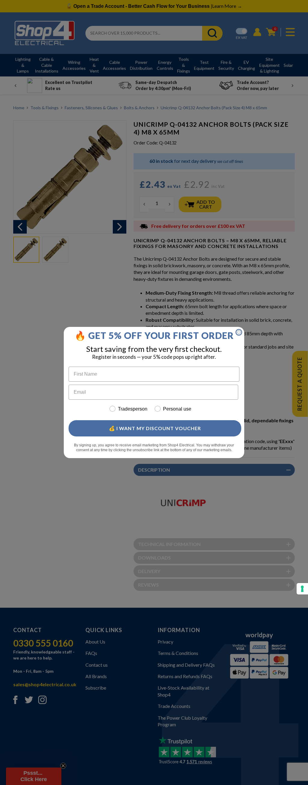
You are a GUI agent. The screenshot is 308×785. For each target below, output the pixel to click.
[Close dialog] (239, 332)
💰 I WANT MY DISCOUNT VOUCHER (155, 428)
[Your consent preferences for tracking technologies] (302, 588)
